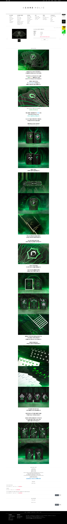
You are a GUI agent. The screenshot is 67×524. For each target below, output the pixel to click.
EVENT (52, 20)
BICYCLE (18, 16)
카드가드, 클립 (37, 16)
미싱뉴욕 (28, 21)
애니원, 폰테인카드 (29, 19)
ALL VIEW (11, 15)
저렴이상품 (10, 22)
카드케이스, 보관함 (37, 17)
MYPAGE (55, 0)
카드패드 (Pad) (37, 18)
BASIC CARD (19, 17)
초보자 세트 (11, 19)
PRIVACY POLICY (34, 512)
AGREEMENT (28, 512)
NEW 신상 (10, 17)
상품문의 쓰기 (56, 504)
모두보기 (10, 16)
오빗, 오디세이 (19, 18)
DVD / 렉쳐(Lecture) (46, 17)
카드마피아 (28, 18)
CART (49, 0)
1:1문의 (52, 17)
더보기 (60, 504)
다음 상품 (60, 39)
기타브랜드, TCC (19, 24)
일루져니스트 (19, 19)
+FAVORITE (59, 0)
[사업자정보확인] (45, 515)
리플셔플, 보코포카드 (20, 23)
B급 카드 (28, 23)
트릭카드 (44, 16)
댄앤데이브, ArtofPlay (20, 21)
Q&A (51, 18)
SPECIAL (28, 15)
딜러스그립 (28, 20)
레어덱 (28, 22)
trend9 (41, 518)
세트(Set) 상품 (29, 17)
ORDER (52, 0)
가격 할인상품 (11, 21)
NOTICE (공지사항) (53, 16)
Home (54, 27)
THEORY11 (19, 20)
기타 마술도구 (44, 18)
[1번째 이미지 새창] (19, 40)
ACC (36, 15)
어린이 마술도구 (45, 19)
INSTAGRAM (52, 21)
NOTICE (38, 512)
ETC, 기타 (36, 19)
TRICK (44, 15)
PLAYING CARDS (20, 15)
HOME (25, 512)
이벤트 (10, 20)
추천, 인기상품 (11, 18)
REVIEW (52, 19)
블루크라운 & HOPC (20, 22)
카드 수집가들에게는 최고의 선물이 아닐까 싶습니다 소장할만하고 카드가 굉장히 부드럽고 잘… (18, 491)
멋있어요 (7, 488)
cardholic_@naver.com (37, 517)
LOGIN (43, 0)
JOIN (46, 0)
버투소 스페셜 (29, 16)
